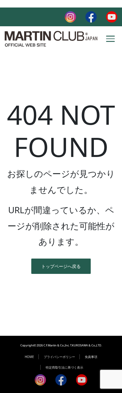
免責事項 (91, 357)
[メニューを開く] (110, 38)
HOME (29, 357)
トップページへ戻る (61, 266)
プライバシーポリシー (59, 357)
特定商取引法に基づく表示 (64, 367)
